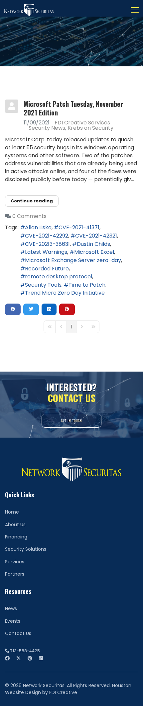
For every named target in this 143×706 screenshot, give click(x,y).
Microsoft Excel (94, 252)
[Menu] (135, 10)
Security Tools (43, 285)
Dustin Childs (93, 244)
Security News (47, 128)
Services (14, 561)
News (11, 608)
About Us (15, 524)
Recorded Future (47, 268)
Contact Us (18, 633)
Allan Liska (38, 227)
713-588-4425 (25, 651)
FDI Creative (63, 692)
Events (12, 621)
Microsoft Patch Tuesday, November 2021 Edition (73, 108)
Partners (14, 574)
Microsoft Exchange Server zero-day (73, 260)
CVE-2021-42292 (46, 236)
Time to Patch (87, 285)
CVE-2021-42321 (96, 236)
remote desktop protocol (58, 276)
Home (12, 512)
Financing (16, 536)
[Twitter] (18, 658)
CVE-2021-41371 (79, 227)
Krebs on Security (90, 128)
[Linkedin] (41, 658)
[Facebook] (7, 658)
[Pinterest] (30, 658)
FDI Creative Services (82, 122)
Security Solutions (25, 549)
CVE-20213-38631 (47, 244)
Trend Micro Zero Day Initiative (65, 293)
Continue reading (32, 201)
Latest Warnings (46, 252)
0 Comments (29, 216)
